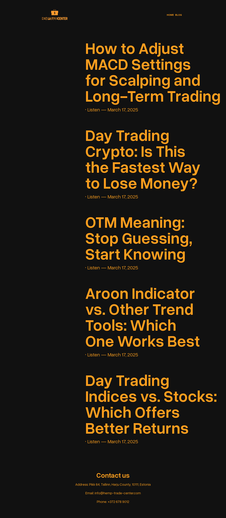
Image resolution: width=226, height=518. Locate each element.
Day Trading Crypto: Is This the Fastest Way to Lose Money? (143, 158)
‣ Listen (92, 109)
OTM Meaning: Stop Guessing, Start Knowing (138, 237)
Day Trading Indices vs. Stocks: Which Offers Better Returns (151, 403)
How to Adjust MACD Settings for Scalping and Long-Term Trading (153, 71)
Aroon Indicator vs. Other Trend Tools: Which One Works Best (142, 316)
